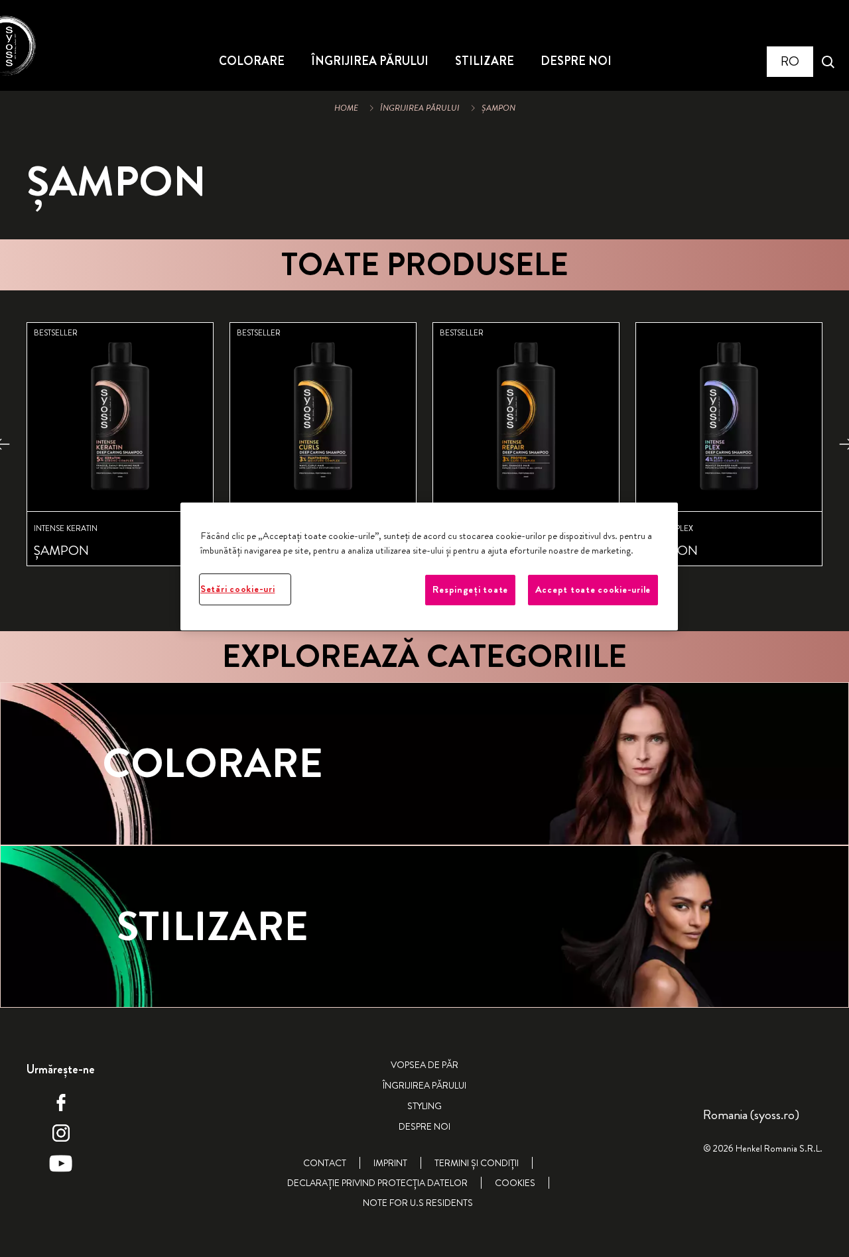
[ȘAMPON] (120, 444)
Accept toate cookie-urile (593, 590)
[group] (424, 460)
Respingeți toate (470, 590)
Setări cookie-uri (237, 589)
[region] (429, 566)
